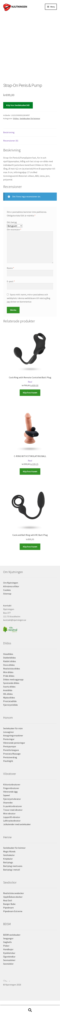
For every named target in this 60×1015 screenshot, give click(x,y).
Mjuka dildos (9, 697)
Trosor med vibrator (12, 809)
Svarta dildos (9, 686)
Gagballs (7, 942)
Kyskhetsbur (9, 953)
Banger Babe (9, 904)
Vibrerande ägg (10, 791)
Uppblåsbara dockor (12, 896)
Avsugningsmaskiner (13, 735)
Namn (10, 268)
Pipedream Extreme (12, 911)
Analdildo (7, 690)
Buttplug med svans (12, 866)
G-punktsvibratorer (12, 806)
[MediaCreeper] (30, 980)
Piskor (6, 945)
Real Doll (7, 900)
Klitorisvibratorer (11, 784)
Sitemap (7, 593)
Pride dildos (8, 675)
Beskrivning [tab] (9, 132)
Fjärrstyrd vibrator (12, 799)
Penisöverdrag (10, 757)
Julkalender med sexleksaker (17, 824)
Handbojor (8, 949)
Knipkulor (8, 858)
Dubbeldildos (9, 657)
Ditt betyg (12, 222)
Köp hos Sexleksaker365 (18, 105)
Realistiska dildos (11, 668)
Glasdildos (8, 654)
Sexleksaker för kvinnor (30, 118)
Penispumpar (9, 746)
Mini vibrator (9, 813)
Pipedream (8, 907)
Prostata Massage (12, 753)
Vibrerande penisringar (14, 742)
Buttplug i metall (11, 869)
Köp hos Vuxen (30, 392)
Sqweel (6, 795)
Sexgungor (8, 938)
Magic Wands (9, 851)
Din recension (14, 229)
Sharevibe (8, 802)
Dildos (16, 118)
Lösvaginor (8, 732)
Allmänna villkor (11, 586)
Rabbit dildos (9, 661)
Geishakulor (9, 855)
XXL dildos (8, 693)
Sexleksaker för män (13, 728)
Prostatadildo (10, 701)
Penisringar (8, 739)
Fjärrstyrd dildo (10, 704)
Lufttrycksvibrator (12, 820)
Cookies (7, 590)
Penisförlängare (11, 750)
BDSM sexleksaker (11, 934)
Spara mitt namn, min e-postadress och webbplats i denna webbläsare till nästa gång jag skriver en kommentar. (28, 298)
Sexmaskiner (9, 960)
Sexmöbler (8, 963)
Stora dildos (9, 665)
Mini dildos (8, 672)
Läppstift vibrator (11, 817)
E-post (11, 281)
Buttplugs (8, 862)
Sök (30, 1010)
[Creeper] (30, 982)
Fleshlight (8, 761)
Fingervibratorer (11, 788)
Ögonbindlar (9, 956)
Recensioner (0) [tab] (10, 140)
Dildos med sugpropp (13, 679)
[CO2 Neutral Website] (30, 629)
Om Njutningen (10, 582)
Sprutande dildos (11, 683)
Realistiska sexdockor (13, 893)
